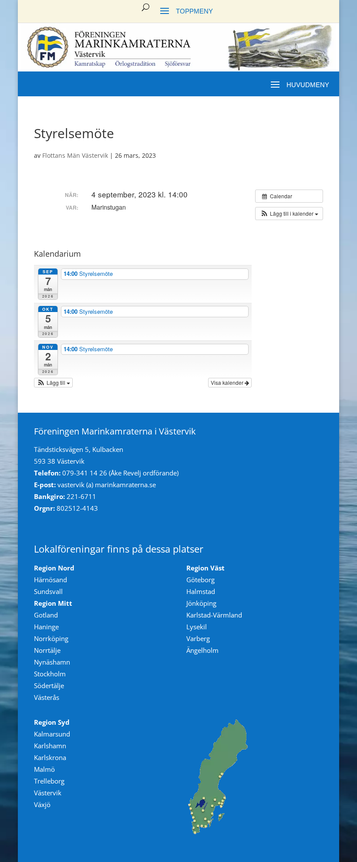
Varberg (198, 638)
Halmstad (200, 591)
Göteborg (200, 579)
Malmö (44, 769)
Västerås (46, 697)
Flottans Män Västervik (75, 155)
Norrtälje (47, 650)
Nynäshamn (52, 662)
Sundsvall (48, 591)
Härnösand (50, 579)
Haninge (46, 626)
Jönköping (201, 603)
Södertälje (49, 685)
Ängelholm (202, 650)
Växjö (42, 804)
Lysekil (196, 626)
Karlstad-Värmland (214, 615)
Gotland (46, 615)
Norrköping (51, 638)
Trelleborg (49, 781)
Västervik (47, 792)
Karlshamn (50, 745)
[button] (289, 213)
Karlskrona (50, 757)
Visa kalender (228, 382)
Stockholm (50, 673)
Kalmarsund (52, 734)
